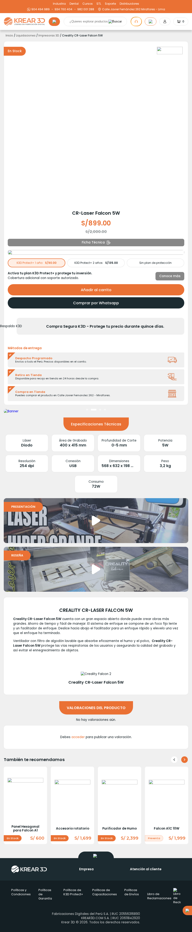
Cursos (87, 4)
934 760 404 (62, 9)
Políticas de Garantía (45, 894)
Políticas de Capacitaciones (104, 892)
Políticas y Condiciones (21, 892)
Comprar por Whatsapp (96, 303)
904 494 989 (40, 9)
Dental (74, 4)
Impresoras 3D (48, 35)
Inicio (9, 35)
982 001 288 (85, 9)
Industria (59, 4)
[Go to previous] (174, 759)
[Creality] (170, 50)
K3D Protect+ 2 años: (96, 263)
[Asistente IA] (136, 21)
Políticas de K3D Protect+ (73, 892)
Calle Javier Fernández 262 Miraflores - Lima (133, 9)
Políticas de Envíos (131, 892)
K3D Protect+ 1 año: (36, 263)
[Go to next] (184, 759)
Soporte (110, 4)
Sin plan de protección (155, 263)
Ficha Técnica (93, 242)
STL (98, 4)
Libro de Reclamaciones (159, 896)
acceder (78, 737)
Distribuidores (129, 4)
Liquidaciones (26, 35)
